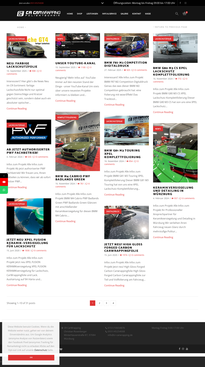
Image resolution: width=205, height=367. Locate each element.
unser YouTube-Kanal (75, 63)
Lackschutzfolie (17, 39)
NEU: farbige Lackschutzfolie (22, 65)
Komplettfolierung (66, 117)
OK (31, 357)
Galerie (124, 13)
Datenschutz (40, 349)
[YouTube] (4, 182)
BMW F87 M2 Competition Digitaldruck (125, 64)
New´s (60, 39)
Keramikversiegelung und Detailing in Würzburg (173, 191)
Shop (79, 13)
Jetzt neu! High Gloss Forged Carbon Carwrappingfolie (123, 248)
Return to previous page (171, 27)
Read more (29, 49)
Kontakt (136, 13)
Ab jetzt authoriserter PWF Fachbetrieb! (28, 151)
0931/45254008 (116, 331)
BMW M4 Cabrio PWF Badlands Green (72, 178)
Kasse (148, 13)
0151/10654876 (116, 327)
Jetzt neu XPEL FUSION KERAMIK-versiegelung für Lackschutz (27, 243)
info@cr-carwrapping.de (120, 334)
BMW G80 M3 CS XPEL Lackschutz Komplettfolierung (171, 71)
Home (70, 13)
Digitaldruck (112, 39)
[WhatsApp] (4, 190)
